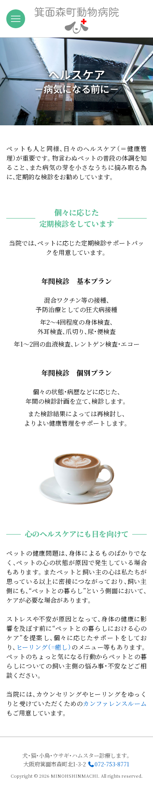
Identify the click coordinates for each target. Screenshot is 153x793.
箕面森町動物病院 (76, 11)
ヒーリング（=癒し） (43, 647)
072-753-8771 (112, 764)
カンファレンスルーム (115, 703)
